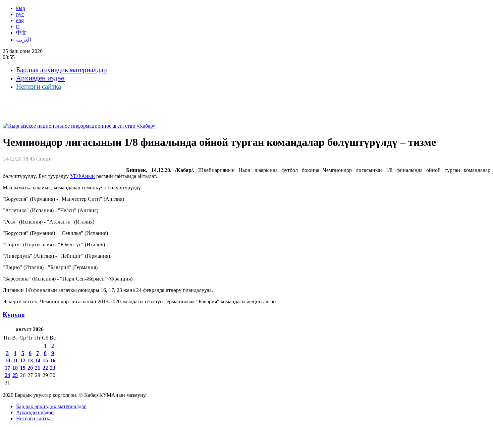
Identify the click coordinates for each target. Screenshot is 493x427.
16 (52, 360)
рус (20, 14)
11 (15, 360)
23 (52, 368)
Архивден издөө (40, 78)
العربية (23, 40)
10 (7, 360)
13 (30, 360)
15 (45, 360)
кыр (20, 8)
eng (20, 20)
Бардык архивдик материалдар (61, 70)
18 (15, 368)
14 (37, 360)
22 (45, 368)
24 (7, 375)
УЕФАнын (82, 176)
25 (15, 375)
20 (30, 368)
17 (7, 368)
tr (17, 26)
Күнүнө (14, 314)
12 (22, 360)
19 (22, 368)
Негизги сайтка (38, 86)
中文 (21, 33)
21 (37, 368)
